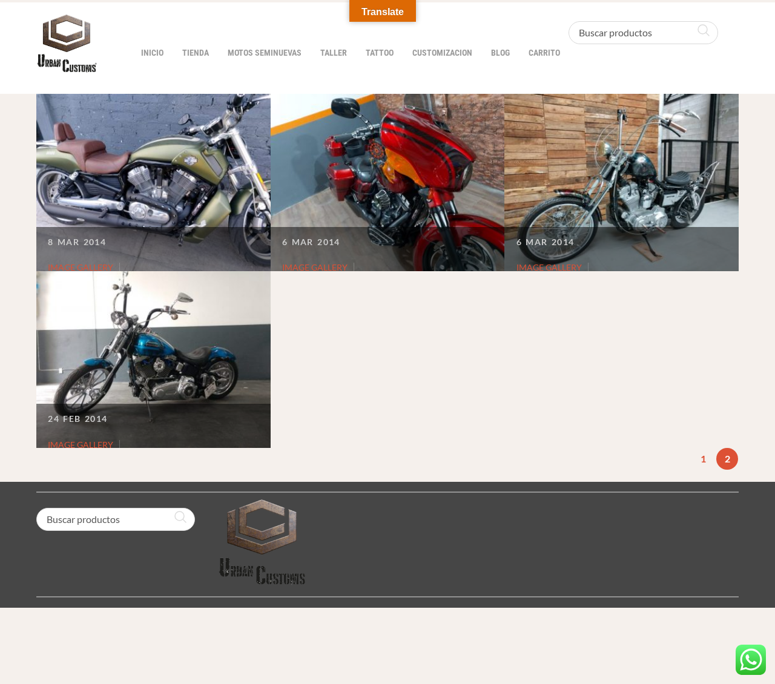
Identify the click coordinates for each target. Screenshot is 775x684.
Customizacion (442, 53)
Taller (333, 53)
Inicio (152, 53)
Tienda (195, 53)
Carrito (544, 53)
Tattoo (380, 53)
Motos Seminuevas (265, 53)
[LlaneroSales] (66, 66)
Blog (500, 53)
